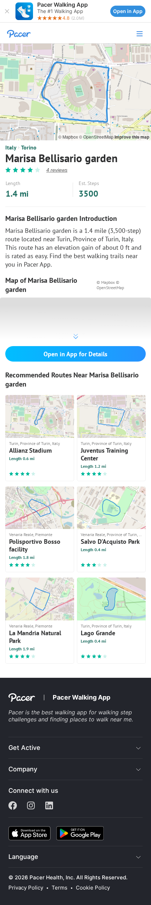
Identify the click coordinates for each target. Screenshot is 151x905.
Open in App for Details (75, 354)
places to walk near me (101, 719)
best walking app (65, 712)
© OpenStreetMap (96, 137)
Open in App (128, 11)
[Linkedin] (49, 806)
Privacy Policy (25, 888)
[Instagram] (31, 806)
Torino (29, 147)
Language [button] (23, 856)
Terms (59, 888)
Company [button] (22, 769)
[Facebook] (12, 806)
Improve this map (131, 137)
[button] (7, 11)
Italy (11, 147)
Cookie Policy (93, 888)
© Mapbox (68, 137)
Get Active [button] (24, 747)
